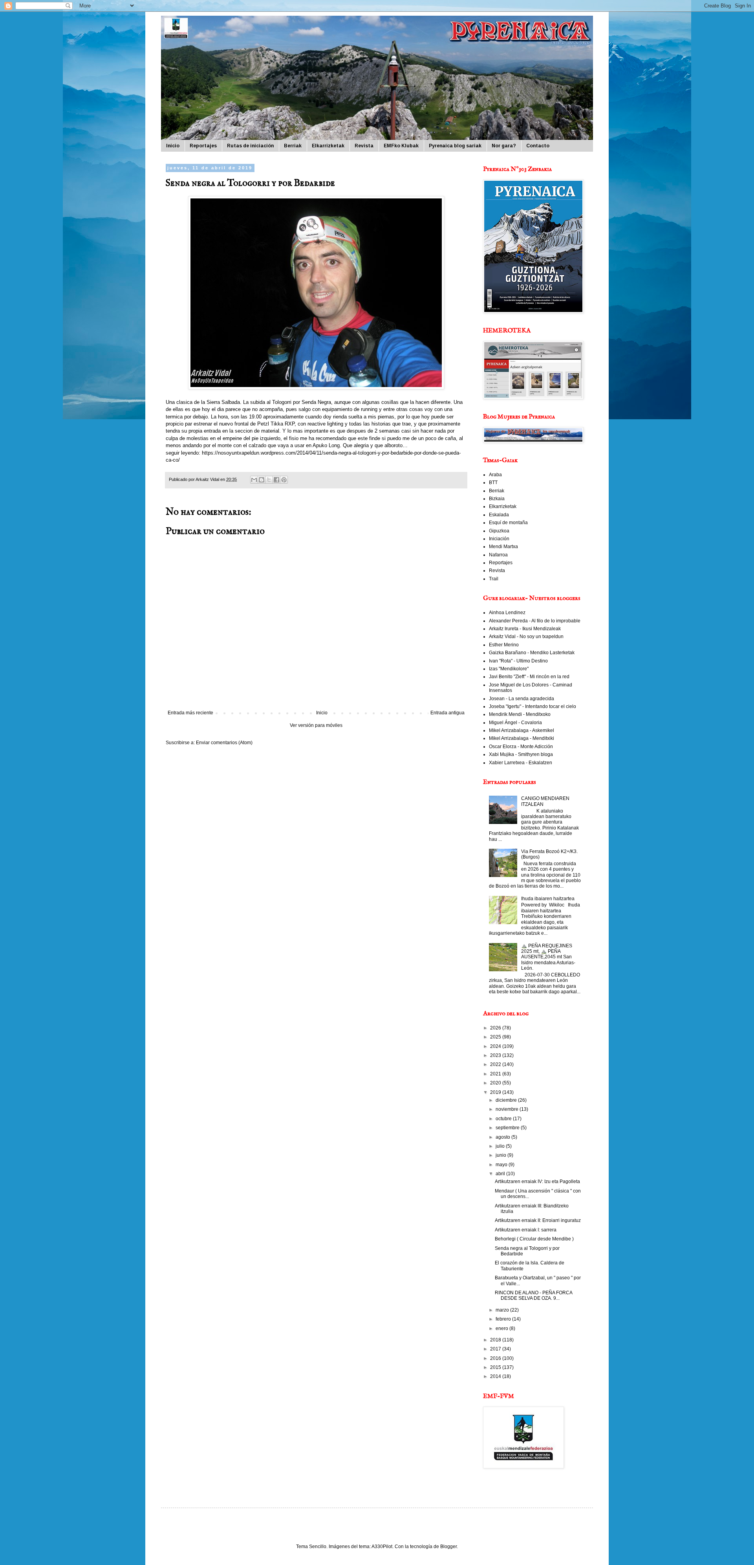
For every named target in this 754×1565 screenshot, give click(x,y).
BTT (493, 482)
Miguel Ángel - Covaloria (515, 722)
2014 (496, 1376)
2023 (496, 1055)
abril (501, 1173)
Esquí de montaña (508, 522)
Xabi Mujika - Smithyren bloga (521, 754)
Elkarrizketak (328, 146)
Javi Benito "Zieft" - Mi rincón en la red (529, 676)
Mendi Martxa (503, 546)
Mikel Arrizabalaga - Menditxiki (521, 738)
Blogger (448, 1546)
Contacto (537, 146)
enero (502, 1328)
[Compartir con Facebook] (276, 480)
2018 (496, 1340)
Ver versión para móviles (316, 725)
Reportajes (203, 146)
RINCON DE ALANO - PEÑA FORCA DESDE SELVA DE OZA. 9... (533, 1295)
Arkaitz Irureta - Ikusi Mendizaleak (525, 628)
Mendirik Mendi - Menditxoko (520, 714)
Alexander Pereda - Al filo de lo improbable (534, 621)
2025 (496, 1037)
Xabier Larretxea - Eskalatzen (520, 762)
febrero (504, 1319)
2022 (496, 1064)
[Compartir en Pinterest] (284, 480)
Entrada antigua (447, 713)
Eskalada (499, 514)
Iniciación (499, 538)
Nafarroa (498, 555)
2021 (496, 1074)
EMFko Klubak (401, 146)
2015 (496, 1367)
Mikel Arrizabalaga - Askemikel (521, 730)
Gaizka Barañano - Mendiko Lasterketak (532, 652)
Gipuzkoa (499, 531)
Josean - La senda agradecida (521, 698)
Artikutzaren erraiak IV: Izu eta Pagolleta (537, 1181)
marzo (503, 1310)
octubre (504, 1118)
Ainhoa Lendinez (507, 612)
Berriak (293, 146)
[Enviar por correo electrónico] (254, 480)
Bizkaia (497, 498)
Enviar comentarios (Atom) (224, 742)
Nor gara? (504, 146)
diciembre (507, 1100)
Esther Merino (504, 645)
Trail (493, 579)
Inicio (172, 146)
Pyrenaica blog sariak (455, 146)
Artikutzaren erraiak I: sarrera (525, 1230)
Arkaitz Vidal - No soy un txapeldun (526, 636)
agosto (503, 1137)
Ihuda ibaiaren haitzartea (548, 898)
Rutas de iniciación (250, 146)
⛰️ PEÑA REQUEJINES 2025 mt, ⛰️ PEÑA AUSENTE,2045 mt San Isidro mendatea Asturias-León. (548, 957)
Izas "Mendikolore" (509, 669)
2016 (496, 1358)
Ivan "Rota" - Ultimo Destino (518, 661)
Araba (495, 474)
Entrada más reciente (190, 713)
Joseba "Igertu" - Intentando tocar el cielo (532, 706)
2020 (496, 1083)
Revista (364, 146)
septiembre (508, 1127)
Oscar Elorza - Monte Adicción (521, 746)
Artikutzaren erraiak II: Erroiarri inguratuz (538, 1220)
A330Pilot (382, 1546)
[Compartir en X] (269, 480)
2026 (496, 1028)
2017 (496, 1349)
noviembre (508, 1109)
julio (501, 1146)
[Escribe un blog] (261, 480)
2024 (496, 1046)
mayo (502, 1164)
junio (501, 1155)
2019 (496, 1092)
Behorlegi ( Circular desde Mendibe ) (534, 1239)
